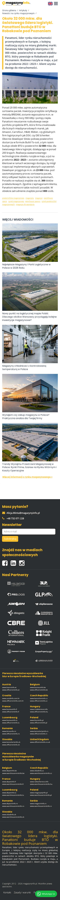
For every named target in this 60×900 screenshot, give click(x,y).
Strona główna (9, 10)
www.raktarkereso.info (39, 781)
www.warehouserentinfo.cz (41, 773)
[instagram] (22, 562)
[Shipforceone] (44, 603)
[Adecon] (16, 603)
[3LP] (44, 583)
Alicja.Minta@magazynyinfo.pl (23, 513)
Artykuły (23, 10)
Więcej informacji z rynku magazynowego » (27, 476)
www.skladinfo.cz (37, 770)
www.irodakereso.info (39, 709)
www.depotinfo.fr (9, 781)
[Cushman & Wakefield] (44, 613)
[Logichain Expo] (44, 660)
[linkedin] (15, 562)
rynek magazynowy (16, 201)
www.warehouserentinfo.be (13, 773)
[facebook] (6, 562)
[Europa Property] (44, 651)
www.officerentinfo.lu (10, 722)
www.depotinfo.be (9, 770)
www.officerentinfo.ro (11, 733)
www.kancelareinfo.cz (39, 698)
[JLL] (44, 623)
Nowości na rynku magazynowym (18, 13)
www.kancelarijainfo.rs (39, 731)
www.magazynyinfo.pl (39, 792)
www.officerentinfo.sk (11, 744)
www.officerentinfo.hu (39, 711)
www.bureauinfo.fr (9, 709)
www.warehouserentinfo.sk (13, 817)
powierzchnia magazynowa (13, 198)
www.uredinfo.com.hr (11, 698)
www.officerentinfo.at (11, 690)
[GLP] (44, 594)
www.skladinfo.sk (9, 814)
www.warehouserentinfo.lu (13, 795)
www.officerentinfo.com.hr (13, 701)
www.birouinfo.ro (9, 731)
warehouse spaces (32, 201)
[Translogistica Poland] (44, 643)
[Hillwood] (16, 583)
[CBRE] (16, 623)
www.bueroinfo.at (9, 687)
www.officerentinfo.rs (38, 733)
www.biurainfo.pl (37, 720)
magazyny (29, 198)
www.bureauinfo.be (38, 687)
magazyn (39, 198)
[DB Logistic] (16, 613)
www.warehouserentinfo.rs (41, 806)
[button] (55, 3)
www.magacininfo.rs (38, 803)
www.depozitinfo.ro (10, 803)
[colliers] (16, 633)
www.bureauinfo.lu (9, 720)
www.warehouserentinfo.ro (13, 806)
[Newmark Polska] (16, 642)
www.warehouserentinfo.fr (13, 784)
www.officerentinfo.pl (38, 722)
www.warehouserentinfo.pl (41, 795)
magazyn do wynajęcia (25, 204)
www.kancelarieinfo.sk (11, 742)
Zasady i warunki (22, 892)
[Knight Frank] (44, 633)
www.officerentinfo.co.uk (40, 742)
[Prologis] (16, 593)
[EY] (16, 661)
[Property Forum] (16, 651)
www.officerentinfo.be (39, 690)
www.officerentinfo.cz (38, 701)
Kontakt (7, 892)
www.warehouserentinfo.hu (41, 784)
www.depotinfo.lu (9, 792)
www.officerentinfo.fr (10, 711)
